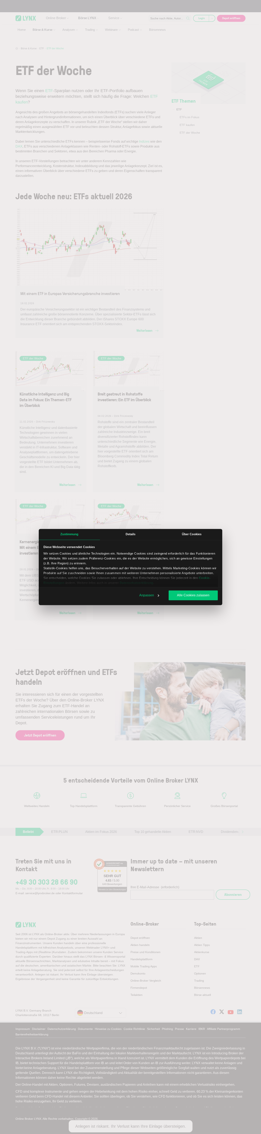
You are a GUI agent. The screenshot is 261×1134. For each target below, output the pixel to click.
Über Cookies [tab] (191, 534)
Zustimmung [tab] (69, 534)
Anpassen (146, 595)
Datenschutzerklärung (136, 583)
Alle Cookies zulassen (193, 595)
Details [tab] (131, 534)
